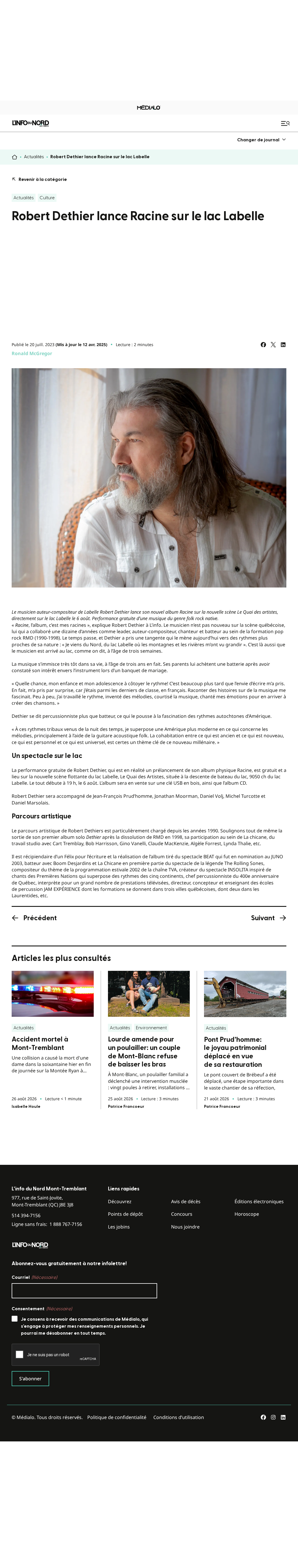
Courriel (34, 1277)
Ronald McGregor (32, 353)
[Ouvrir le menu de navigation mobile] (286, 123)
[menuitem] (261, 140)
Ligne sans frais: (47, 1224)
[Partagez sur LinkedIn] (283, 344)
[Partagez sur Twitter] (273, 344)
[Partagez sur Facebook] (263, 344)
